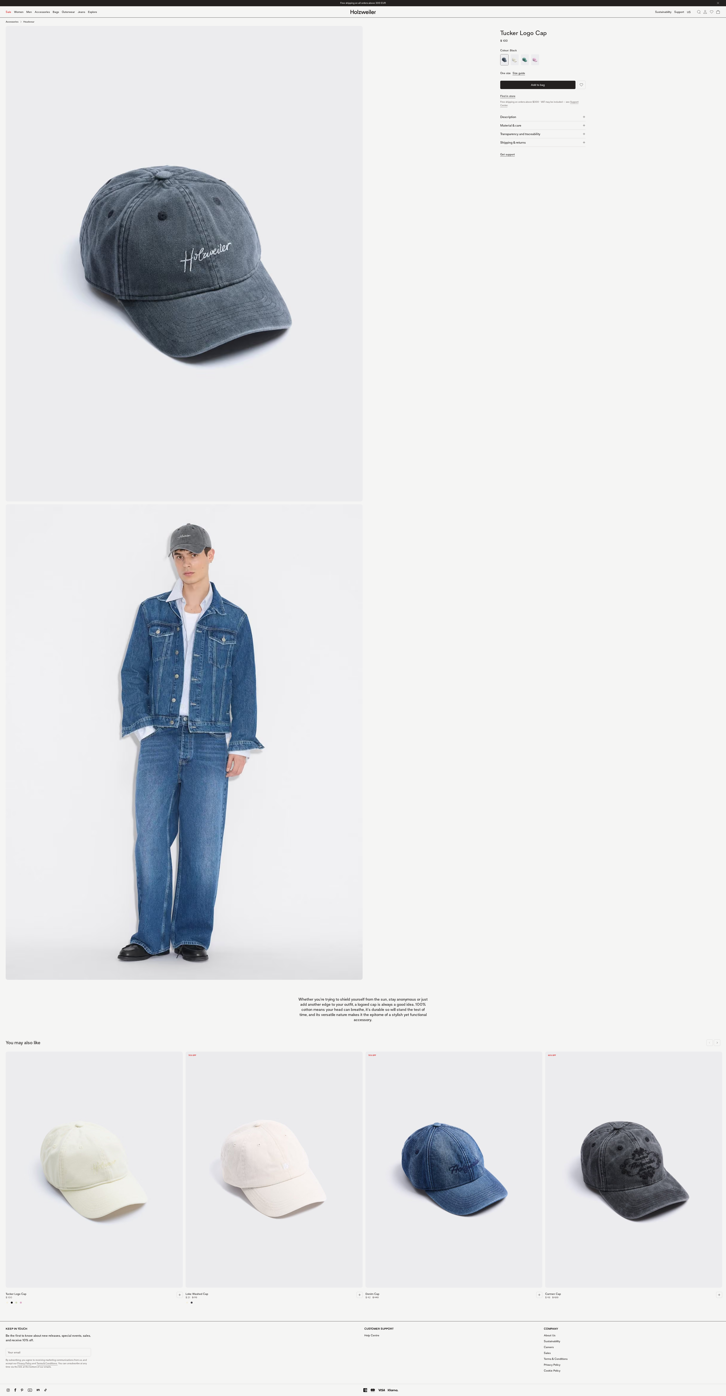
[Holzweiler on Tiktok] (45, 1390)
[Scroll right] (717, 1042)
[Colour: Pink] (535, 59)
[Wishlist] (711, 12)
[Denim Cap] (454, 1171)
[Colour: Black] (504, 59)
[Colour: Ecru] (514, 59)
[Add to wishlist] (581, 85)
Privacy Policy (24, 1363)
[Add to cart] (180, 1295)
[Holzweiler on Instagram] (8, 1390)
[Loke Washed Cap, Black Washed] (191, 1302)
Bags (56, 11)
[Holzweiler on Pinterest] (22, 1390)
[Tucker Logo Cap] (94, 1171)
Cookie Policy (552, 1370)
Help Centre (371, 1335)
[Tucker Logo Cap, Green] (16, 1302)
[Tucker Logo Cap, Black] (11, 1302)
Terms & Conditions (556, 1358)
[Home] (363, 12)
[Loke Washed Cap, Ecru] (187, 1302)
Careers (549, 1347)
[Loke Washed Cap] (274, 1171)
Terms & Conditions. (47, 1363)
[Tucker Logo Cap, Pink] (20, 1302)
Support (679, 11)
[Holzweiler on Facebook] (15, 1390)
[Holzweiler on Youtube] (30, 1390)
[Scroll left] (709, 1042)
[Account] (705, 12)
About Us (549, 1335)
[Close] (718, 3)
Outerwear (68, 11)
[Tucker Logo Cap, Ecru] (7, 1302)
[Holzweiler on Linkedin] (38, 1390)
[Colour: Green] (525, 59)
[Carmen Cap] (633, 1171)
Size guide (519, 73)
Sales (547, 1353)
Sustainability (552, 1341)
